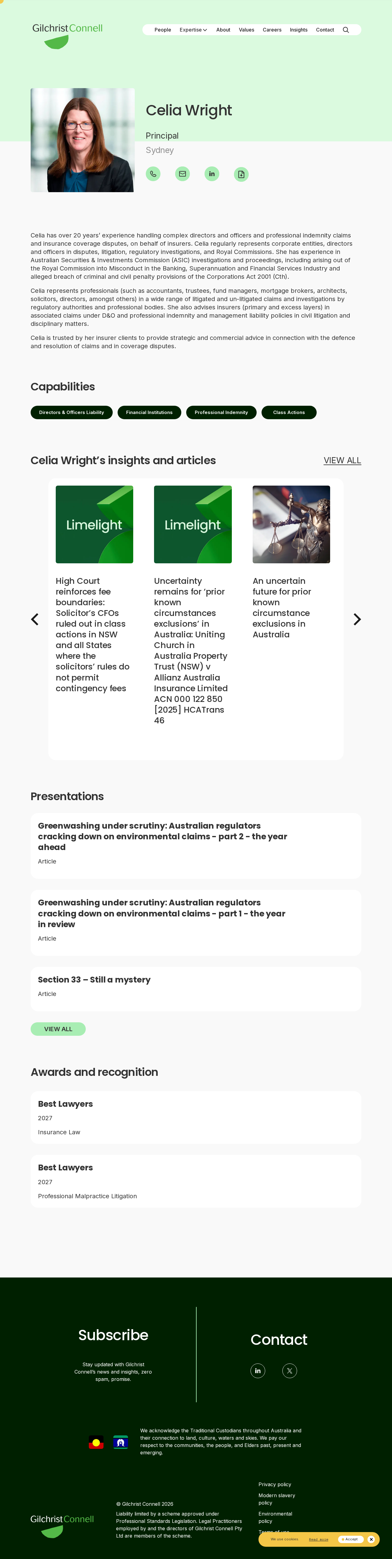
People (163, 30)
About (223, 30)
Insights (298, 30)
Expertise (191, 30)
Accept (351, 1539)
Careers (272, 30)
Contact (325, 30)
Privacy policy (274, 1484)
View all (58, 1029)
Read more (318, 1539)
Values (246, 30)
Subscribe (113, 1335)
